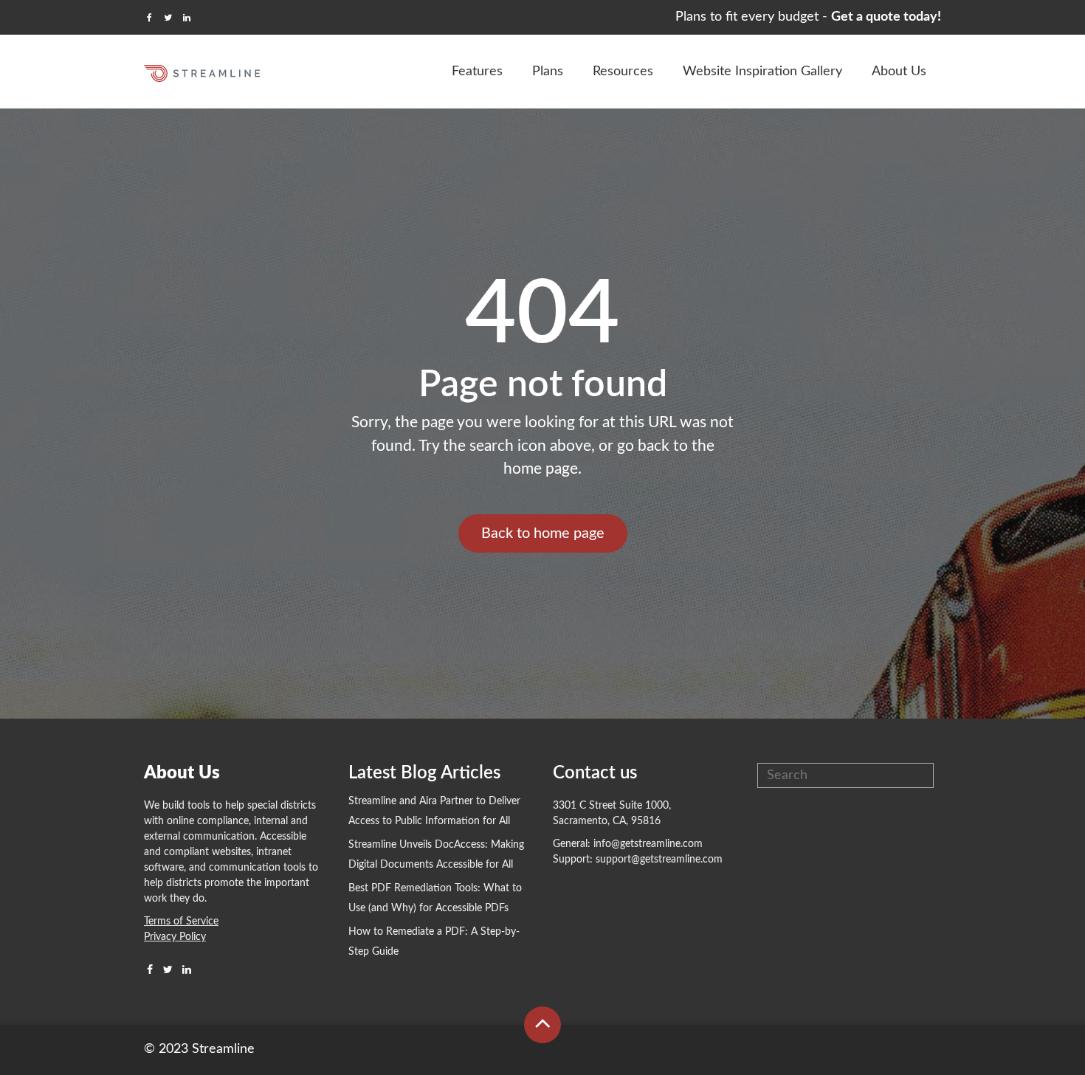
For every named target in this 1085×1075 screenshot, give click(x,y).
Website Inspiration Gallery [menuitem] (762, 71)
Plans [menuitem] (547, 71)
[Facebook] (149, 18)
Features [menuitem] (477, 71)
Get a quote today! (886, 17)
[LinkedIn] (186, 18)
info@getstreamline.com (646, 844)
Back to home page (542, 533)
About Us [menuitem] (899, 71)
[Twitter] (167, 18)
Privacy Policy (175, 937)
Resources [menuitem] (623, 71)
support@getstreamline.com (659, 859)
